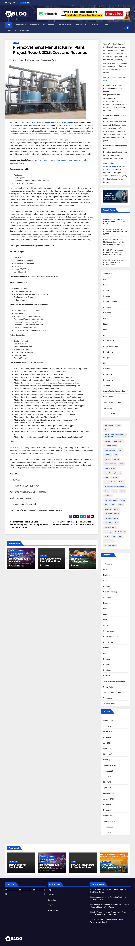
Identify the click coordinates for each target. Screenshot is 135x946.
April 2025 (107, 748)
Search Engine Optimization (114, 391)
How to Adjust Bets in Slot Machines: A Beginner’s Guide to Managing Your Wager (115, 242)
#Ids (106, 430)
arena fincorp (118, 441)
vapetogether (109, 541)
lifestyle (120, 504)
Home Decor (108, 352)
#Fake (118, 425)
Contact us (52, 900)
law (106, 504)
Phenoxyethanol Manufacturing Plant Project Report (53, 122)
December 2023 (109, 804)
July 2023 (107, 832)
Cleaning (106, 296)
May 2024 (107, 782)
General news (108, 341)
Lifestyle (34, 25)
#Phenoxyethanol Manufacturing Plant (41, 60)
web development (110, 545)
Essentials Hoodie (110, 482)
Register (12, 30)
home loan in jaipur (111, 500)
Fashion (95, 25)
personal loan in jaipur (112, 513)
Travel (106, 536)
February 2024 (109, 793)
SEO (116, 523)
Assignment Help (110, 450)
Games (115, 491)
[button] (124, 28)
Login (106, 25)
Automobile (20, 25)
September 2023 (109, 821)
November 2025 (109, 737)
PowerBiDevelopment (111, 518)
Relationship (65, 25)
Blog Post (51, 905)
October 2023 (108, 816)
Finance (106, 324)
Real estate (48, 25)
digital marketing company (113, 473)
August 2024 (108, 771)
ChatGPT (106, 290)
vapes (120, 536)
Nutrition (106, 369)
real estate (108, 523)
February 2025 (109, 760)
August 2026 (108, 721)
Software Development (17, 553)
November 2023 (109, 810)
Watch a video (108, 77)
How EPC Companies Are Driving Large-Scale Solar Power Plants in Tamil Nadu (114, 252)
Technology (81, 25)
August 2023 (108, 827)
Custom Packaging (110, 464)
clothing (116, 459)
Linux (105, 363)
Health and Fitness (110, 346)
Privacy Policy (53, 910)
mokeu (116, 509)
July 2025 (107, 743)
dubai (106, 477)
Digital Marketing (110, 468)
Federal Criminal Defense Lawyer (115, 486)
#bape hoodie (109, 425)
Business (16, 42)
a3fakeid (107, 441)
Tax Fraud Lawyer (110, 527)
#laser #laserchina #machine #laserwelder (114, 435)
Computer (20, 550)
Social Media (108, 397)
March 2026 (107, 732)
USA (113, 536)
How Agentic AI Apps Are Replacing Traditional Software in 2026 (115, 232)
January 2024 (108, 799)
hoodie (123, 500)
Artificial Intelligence (111, 445)
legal (112, 504)
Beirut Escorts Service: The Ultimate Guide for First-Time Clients (114, 221)
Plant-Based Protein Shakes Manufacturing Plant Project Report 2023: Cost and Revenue (28, 525)
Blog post (25, 30)
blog (120, 450)
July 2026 (107, 726)
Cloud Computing (110, 302)
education (115, 477)
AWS (105, 279)
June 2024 (107, 776)
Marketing (108, 509)
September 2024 (109, 765)
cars (115, 454)
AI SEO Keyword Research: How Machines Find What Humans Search (114, 262)
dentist (122, 464)
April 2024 (107, 788)
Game (80, 555)
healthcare (108, 495)
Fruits (105, 330)
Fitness (107, 491)
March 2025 (107, 754)
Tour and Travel (109, 413)
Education (107, 313)
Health (123, 491)
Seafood (106, 385)
